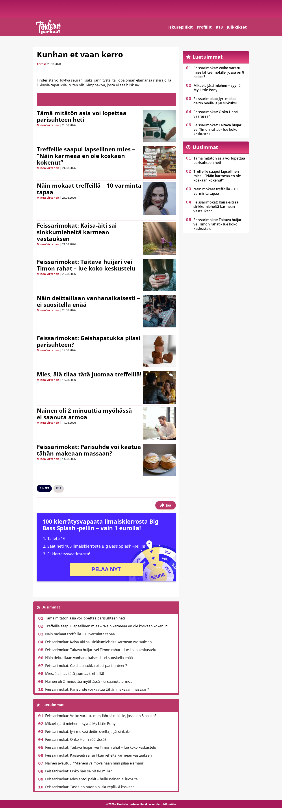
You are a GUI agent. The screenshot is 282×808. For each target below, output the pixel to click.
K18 (219, 27)
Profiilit (204, 27)
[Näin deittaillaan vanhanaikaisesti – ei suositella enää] (159, 311)
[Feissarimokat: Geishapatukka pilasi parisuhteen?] (159, 351)
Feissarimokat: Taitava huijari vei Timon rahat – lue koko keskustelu (86, 265)
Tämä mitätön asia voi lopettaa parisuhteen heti (81, 116)
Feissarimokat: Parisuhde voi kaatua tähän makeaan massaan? (89, 450)
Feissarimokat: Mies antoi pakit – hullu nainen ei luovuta (91, 779)
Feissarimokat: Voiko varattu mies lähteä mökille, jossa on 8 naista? (100, 715)
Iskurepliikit (180, 27)
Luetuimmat (52, 704)
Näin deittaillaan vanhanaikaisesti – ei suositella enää (88, 301)
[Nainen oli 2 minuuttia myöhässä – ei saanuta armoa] (159, 423)
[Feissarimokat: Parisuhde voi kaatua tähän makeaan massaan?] (159, 460)
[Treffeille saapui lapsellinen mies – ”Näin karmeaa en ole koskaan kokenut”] (159, 162)
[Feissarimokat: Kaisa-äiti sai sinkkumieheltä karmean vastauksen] (159, 238)
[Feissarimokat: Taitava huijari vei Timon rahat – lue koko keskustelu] (159, 275)
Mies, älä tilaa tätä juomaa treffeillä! (89, 374)
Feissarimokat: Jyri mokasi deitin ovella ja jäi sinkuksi (88, 731)
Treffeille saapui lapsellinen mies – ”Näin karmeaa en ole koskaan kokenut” (86, 155)
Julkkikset (237, 27)
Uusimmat (50, 607)
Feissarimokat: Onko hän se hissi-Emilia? (78, 771)
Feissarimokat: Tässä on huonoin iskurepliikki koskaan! (90, 786)
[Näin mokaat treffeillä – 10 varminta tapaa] (159, 198)
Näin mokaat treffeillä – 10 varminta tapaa (89, 189)
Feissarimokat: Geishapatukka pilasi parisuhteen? (88, 341)
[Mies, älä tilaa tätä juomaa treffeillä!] (159, 387)
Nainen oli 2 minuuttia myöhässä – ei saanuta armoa (86, 414)
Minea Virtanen (48, 125)
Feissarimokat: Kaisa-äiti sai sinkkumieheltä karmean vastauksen (77, 232)
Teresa (41, 64)
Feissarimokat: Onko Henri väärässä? (75, 739)
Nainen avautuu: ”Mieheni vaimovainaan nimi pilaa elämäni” (94, 763)
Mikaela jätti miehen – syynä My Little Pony (80, 723)
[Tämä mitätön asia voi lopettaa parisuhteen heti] (159, 126)
